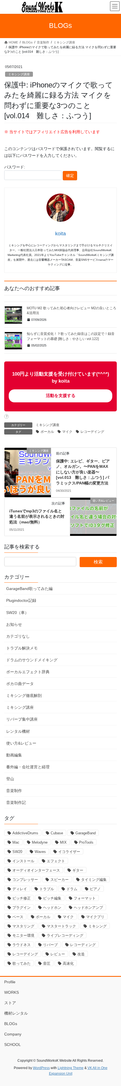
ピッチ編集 (52, 898)
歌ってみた (21, 963)
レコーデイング (92, 432)
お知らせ (14, 624)
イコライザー (69, 852)
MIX (63, 842)
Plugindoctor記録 (21, 600)
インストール (23, 861)
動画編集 (14, 755)
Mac (15, 842)
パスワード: (14, 167)
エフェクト (56, 861)
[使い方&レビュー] (93, 510)
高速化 (68, 963)
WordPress (41, 1068)
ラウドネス (21, 945)
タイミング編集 (94, 879)
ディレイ (19, 889)
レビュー (57, 954)
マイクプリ (95, 917)
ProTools (86, 842)
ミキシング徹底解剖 (24, 695)
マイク (67, 432)
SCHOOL (12, 1044)
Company (12, 1034)
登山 (10, 778)
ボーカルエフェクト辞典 (28, 672)
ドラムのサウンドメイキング (31, 660)
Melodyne (40, 842)
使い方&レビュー (21, 743)
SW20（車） (17, 612)
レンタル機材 (18, 731)
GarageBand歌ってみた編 (29, 588)
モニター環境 (23, 935)
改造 (81, 954)
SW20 (17, 852)
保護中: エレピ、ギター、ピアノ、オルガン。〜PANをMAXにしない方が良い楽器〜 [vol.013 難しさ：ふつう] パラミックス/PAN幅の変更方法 (83, 472)
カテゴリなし (18, 636)
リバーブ (50, 945)
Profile (9, 982)
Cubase (57, 833)
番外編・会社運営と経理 (28, 767)
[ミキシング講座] (28, 459)
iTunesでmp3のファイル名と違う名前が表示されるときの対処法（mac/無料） (36, 516)
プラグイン (21, 907)
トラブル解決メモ (22, 648)
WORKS (11, 992)
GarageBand (85, 833)
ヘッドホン (52, 907)
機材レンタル (16, 1013)
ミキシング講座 (19, 74)
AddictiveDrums (25, 833)
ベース (17, 917)
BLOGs (10, 1023)
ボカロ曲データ (20, 683)
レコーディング (83, 945)
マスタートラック (61, 926)
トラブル (46, 889)
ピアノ (95, 889)
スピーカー (59, 879)
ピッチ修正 (21, 898)
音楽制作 (14, 790)
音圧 (46, 963)
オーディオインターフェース (36, 870)
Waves (40, 852)
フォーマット (85, 898)
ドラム (71, 889)
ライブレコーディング (65, 935)
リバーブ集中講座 (22, 719)
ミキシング (97, 926)
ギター (77, 870)
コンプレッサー (25, 879)
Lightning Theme (71, 1068)
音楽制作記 (16, 802)
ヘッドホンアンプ (88, 907)
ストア (10, 1003)
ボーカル (47, 432)
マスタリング (23, 926)
